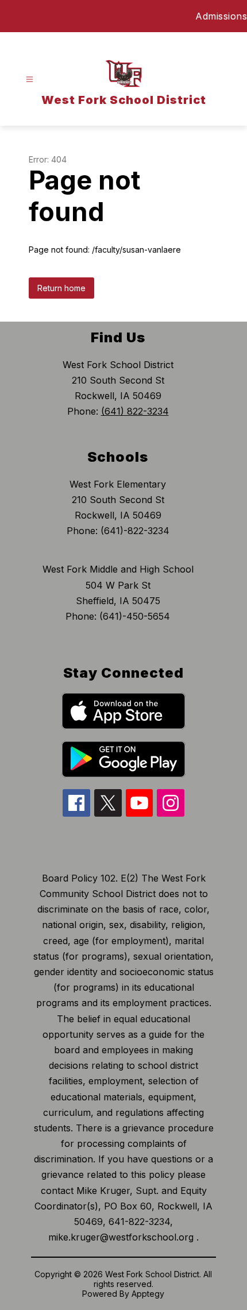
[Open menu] (29, 79)
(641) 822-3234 (135, 411)
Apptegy (148, 1294)
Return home (61, 288)
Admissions (221, 16)
